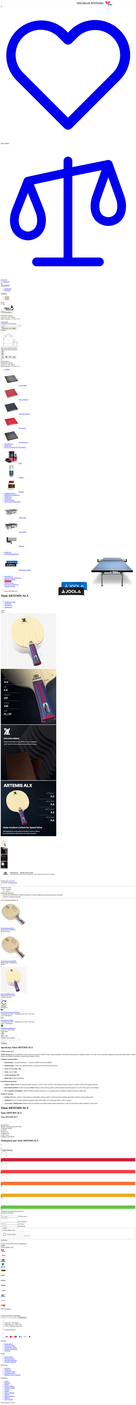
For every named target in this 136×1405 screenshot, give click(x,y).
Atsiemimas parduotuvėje (8, 1028)
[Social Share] (2, 1033)
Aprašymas (7, 603)
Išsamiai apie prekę (10, 602)
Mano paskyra (5, 285)
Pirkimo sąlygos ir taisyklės (12, 1375)
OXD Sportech (8, 1399)
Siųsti (3, 1245)
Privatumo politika (9, 1373)
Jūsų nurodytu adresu (7, 1020)
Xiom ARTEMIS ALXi (8, 994)
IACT (12, 1247)
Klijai (20, 463)
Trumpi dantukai (23, 399)
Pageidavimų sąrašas (10, 1347)
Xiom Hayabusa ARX (7, 928)
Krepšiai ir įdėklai (9, 1388)
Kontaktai (7, 1350)
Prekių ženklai (8, 1357)
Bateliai (6, 1391)
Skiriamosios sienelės (25, 570)
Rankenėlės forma (6, 887)
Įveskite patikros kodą (8, 1230)
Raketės (6, 1384)
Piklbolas (7, 1398)
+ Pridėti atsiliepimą (6, 1150)
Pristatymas (7, 1370)
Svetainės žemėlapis (10, 1362)
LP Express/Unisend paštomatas (10, 1012)
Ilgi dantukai (22, 428)
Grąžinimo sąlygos (9, 1371)
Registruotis (7, 289)
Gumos (6, 1381)
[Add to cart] (1, 933)
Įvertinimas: (4, 1240)
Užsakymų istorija (9, 1345)
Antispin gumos (23, 442)
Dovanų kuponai (9, 1358)
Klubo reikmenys (9, 1396)
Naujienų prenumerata (10, 1349)
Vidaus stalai (22, 517)
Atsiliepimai (8, 607)
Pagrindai (7, 1383)
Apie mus (7, 1368)
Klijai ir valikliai (9, 1386)
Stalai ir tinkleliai (9, 1393)
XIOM (7, 1247)
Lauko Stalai (22, 532)
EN (4, 304)
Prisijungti (7, 290)
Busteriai (21, 492)
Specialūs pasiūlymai (10, 1360)
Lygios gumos (23, 385)
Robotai (6, 1394)
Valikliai (21, 477)
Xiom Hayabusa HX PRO (8, 961)
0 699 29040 (4, 322)
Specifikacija (8, 605)
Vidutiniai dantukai (24, 414)
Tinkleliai (21, 546)
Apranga (7, 1389)
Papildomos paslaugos (7, 893)
